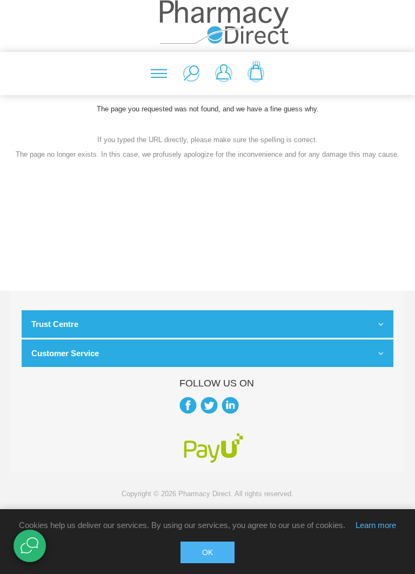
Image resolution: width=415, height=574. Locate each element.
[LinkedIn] (230, 405)
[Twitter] (209, 405)
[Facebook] (188, 405)
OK (207, 552)
